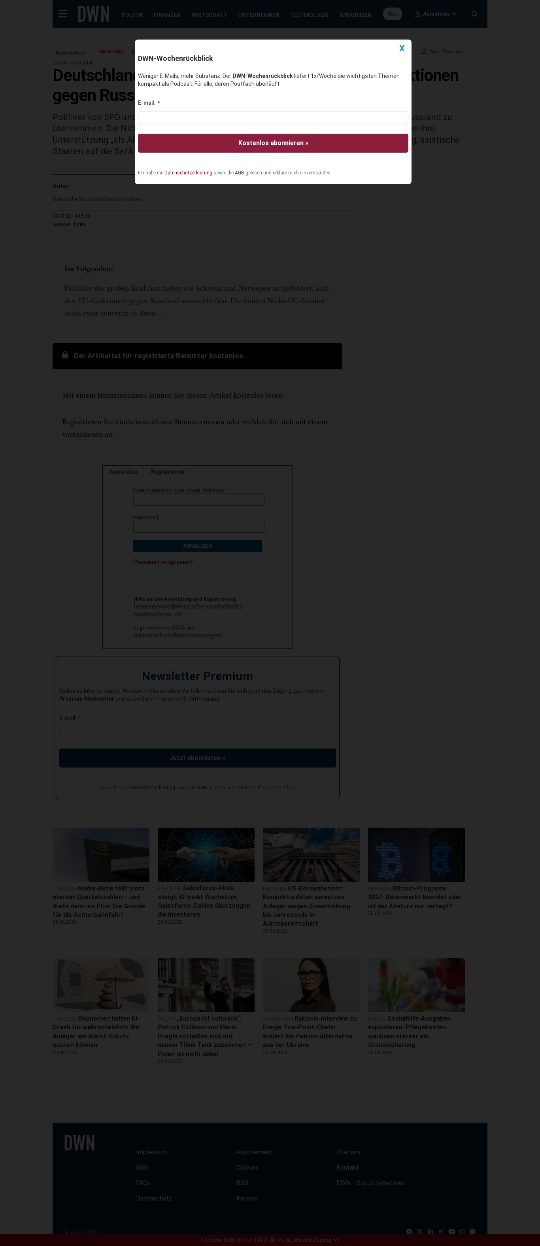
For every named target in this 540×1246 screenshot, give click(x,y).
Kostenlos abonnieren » (273, 143)
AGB (239, 173)
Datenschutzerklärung (188, 173)
